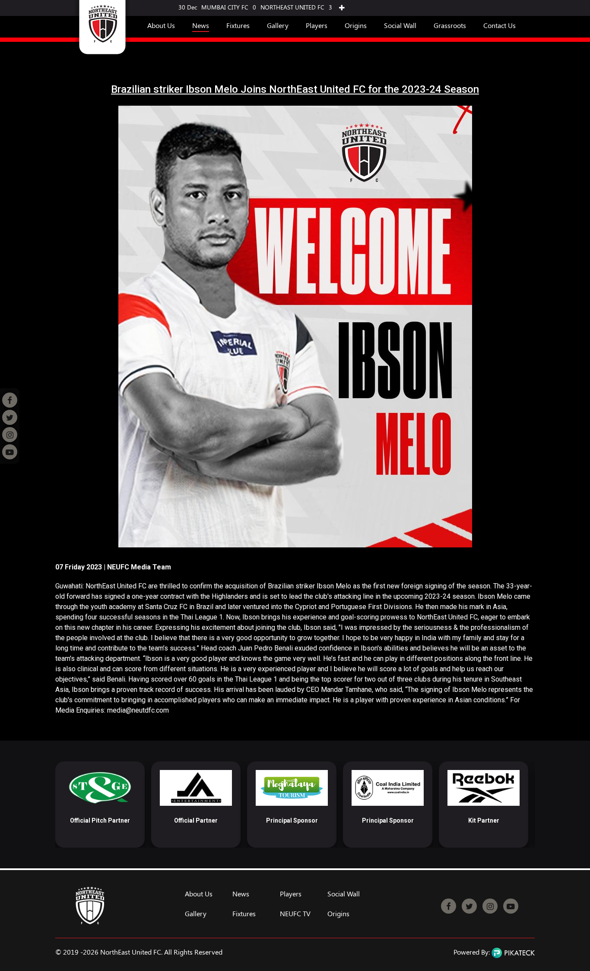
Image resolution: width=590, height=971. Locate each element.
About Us (161, 25)
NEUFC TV (295, 913)
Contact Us (499, 25)
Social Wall (400, 25)
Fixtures (238, 25)
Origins (356, 25)
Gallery (278, 25)
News (200, 25)
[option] (100, 804)
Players (316, 25)
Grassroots (450, 25)
